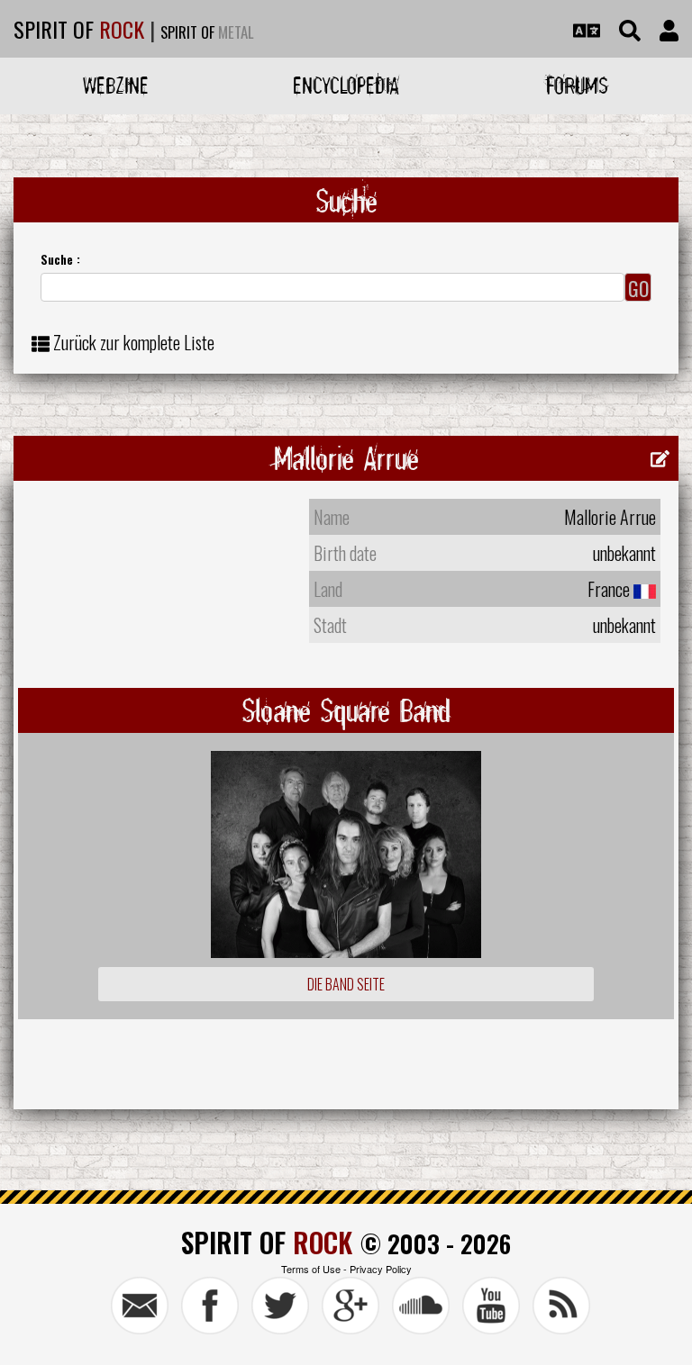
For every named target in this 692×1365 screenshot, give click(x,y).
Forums (577, 85)
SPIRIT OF (79, 29)
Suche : (60, 258)
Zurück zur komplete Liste (133, 342)
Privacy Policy (381, 1268)
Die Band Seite (346, 984)
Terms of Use (311, 1268)
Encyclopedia (346, 85)
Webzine (116, 85)
